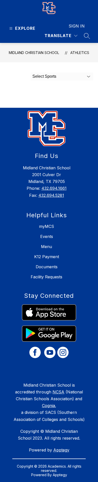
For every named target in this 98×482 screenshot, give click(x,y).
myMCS (46, 226)
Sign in (77, 26)
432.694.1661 (54, 188)
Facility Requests (46, 276)
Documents (47, 266)
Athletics (79, 52)
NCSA (58, 391)
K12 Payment (46, 256)
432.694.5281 (51, 195)
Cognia (48, 405)
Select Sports (44, 76)
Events (46, 236)
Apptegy (61, 449)
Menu (46, 246)
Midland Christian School (34, 52)
